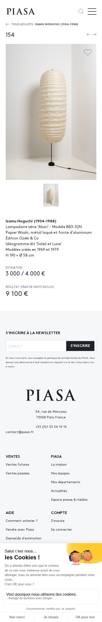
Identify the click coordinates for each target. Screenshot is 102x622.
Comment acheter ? (22, 520)
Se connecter (61, 529)
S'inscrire (58, 520)
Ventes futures (17, 464)
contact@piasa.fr (20, 431)
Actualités (59, 490)
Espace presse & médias (69, 499)
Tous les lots (22, 24)
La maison (59, 464)
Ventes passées (17, 473)
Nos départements (65, 481)
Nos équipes (60, 473)
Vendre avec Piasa (20, 529)
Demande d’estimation (24, 538)
